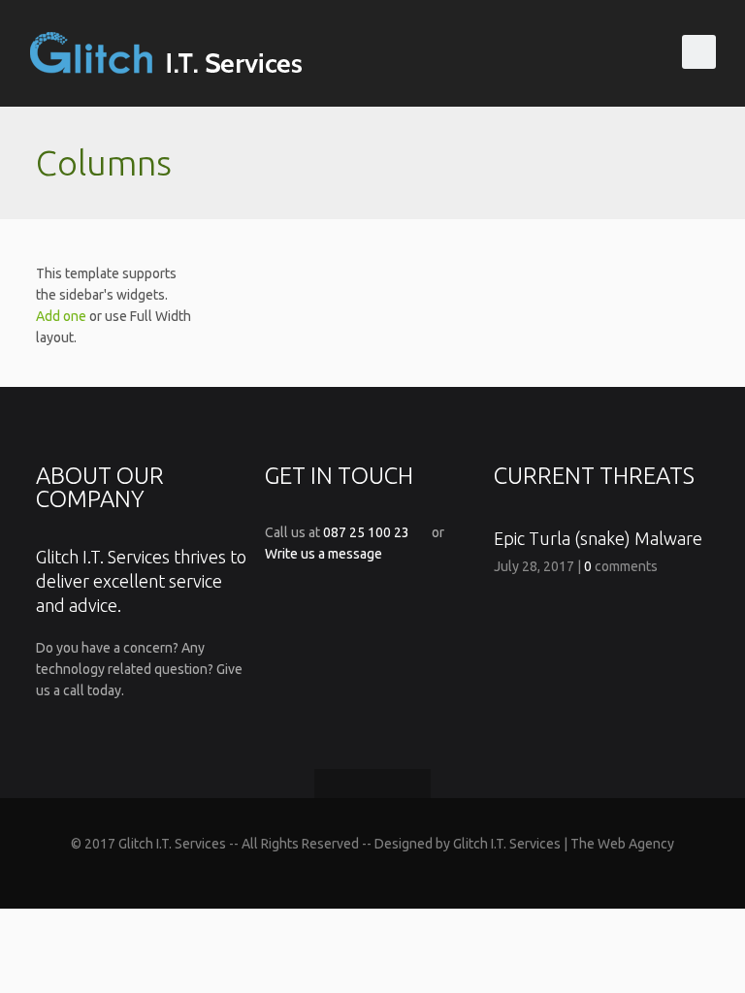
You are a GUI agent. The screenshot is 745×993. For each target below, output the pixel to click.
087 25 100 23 (366, 532)
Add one (61, 316)
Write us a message (323, 553)
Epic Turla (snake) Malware (598, 538)
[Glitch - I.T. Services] (169, 53)
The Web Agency (622, 843)
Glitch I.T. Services (507, 843)
